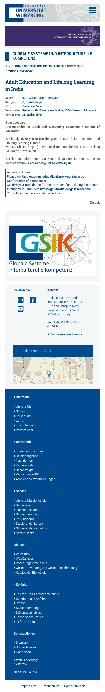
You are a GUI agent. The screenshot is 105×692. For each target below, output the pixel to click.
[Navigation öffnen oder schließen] (92, 10)
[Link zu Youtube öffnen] (18, 309)
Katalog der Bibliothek (31, 572)
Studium (22, 411)
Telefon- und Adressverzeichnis (37, 594)
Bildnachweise (26, 647)
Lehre (20, 420)
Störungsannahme (29, 612)
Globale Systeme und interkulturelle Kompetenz (47, 66)
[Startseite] (6, 66)
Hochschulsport (27, 510)
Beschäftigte (24, 470)
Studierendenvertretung (32, 528)
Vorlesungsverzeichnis (31, 563)
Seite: (18, 672)
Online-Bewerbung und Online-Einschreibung (46, 568)
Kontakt (21, 584)
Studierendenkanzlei (30, 523)
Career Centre (25, 533)
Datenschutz (50, 686)
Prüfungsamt (25, 519)
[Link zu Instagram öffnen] (18, 300)
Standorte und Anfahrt (31, 599)
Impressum (28, 686)
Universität (23, 406)
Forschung (23, 416)
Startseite (23, 397)
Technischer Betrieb (29, 617)
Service (21, 491)
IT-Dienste (23, 505)
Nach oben (23, 652)
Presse (21, 603)
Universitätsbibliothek (31, 500)
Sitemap (22, 642)
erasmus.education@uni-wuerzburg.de (44, 163)
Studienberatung (27, 514)
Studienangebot (27, 456)
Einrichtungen (25, 425)
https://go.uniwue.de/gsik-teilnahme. (66, 189)
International (24, 430)
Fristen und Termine (29, 451)
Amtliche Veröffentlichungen (35, 479)
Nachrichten (24, 460)
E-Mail (56, 326)
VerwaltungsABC (27, 474)
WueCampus (25, 558)
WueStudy (23, 554)
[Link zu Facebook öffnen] (31, 300)
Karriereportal (25, 465)
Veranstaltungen (20, 70)
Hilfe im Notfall (26, 622)
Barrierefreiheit (74, 686)
